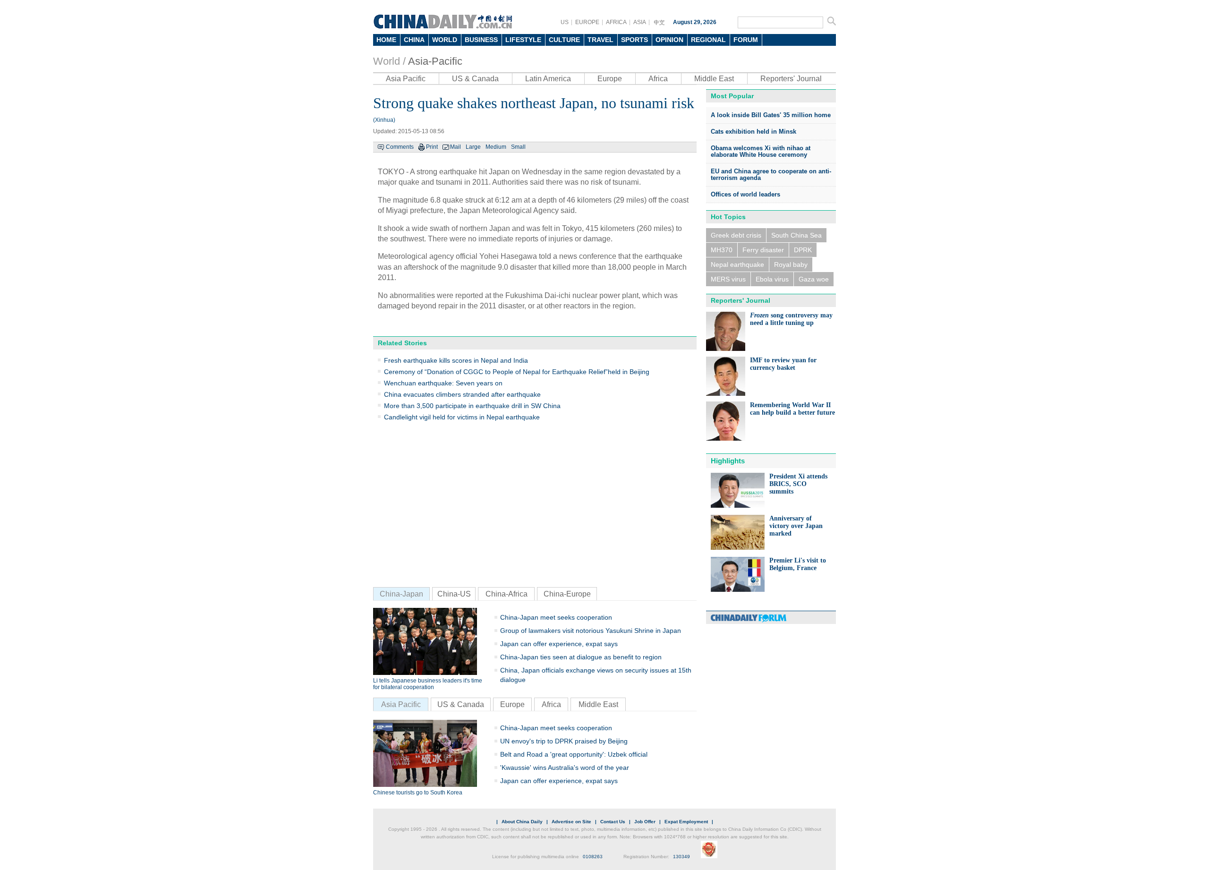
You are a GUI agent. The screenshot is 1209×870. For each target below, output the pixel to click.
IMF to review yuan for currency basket (783, 364)
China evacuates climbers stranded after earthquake (462, 394)
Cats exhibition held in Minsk (753, 131)
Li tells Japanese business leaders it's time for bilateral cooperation (427, 684)
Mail (455, 147)
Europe (609, 79)
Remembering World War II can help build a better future (792, 408)
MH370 (721, 250)
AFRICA (616, 22)
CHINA (414, 39)
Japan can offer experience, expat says (559, 644)
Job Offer (645, 821)
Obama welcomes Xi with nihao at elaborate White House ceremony (760, 151)
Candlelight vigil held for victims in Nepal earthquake (462, 417)
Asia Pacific (406, 79)
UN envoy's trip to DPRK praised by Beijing (564, 741)
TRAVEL (600, 39)
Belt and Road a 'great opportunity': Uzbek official (573, 754)
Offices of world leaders (745, 194)
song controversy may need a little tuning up (791, 319)
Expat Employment (686, 821)
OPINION (669, 39)
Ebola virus (772, 279)
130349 (681, 856)
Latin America (548, 79)
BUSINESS (481, 39)
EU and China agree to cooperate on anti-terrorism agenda (771, 174)
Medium (495, 147)
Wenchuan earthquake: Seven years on (443, 383)
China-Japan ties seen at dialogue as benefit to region (581, 657)
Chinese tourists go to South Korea (417, 792)
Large (473, 147)
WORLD (444, 39)
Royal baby (791, 264)
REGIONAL (708, 39)
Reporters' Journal (791, 79)
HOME (386, 39)
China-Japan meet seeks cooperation (556, 617)
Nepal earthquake (737, 264)
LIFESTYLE (523, 39)
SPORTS (634, 39)
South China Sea (796, 235)
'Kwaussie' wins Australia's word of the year (564, 767)
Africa (658, 79)
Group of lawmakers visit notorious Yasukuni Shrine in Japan (590, 630)
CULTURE (564, 39)
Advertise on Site (571, 821)
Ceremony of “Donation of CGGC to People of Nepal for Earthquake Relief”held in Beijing (516, 371)
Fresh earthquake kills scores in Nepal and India (456, 360)
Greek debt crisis (736, 235)
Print (432, 147)
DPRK (803, 250)
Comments (400, 147)
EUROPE (587, 22)
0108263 (593, 856)
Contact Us (612, 821)
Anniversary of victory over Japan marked (796, 526)
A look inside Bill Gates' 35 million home (771, 115)
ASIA (639, 22)
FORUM (745, 39)
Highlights (728, 461)
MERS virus (728, 279)
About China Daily (522, 821)
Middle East (714, 79)
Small (518, 147)
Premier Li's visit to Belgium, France (797, 564)
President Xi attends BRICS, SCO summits (798, 484)
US (565, 22)
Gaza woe (814, 279)
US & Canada (475, 79)
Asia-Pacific (435, 61)
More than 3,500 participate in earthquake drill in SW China (472, 405)
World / (389, 61)
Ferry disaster (763, 250)
